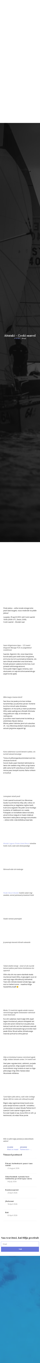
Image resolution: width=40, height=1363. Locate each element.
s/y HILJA (12, 68)
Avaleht (17, 338)
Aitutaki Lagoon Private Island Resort (16, 843)
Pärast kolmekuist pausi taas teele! (19, 1164)
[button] (36, 68)
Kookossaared (11, 1190)
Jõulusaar (9, 1201)
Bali (7, 1212)
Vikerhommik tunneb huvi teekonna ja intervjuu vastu (18, 1178)
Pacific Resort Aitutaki (11, 893)
